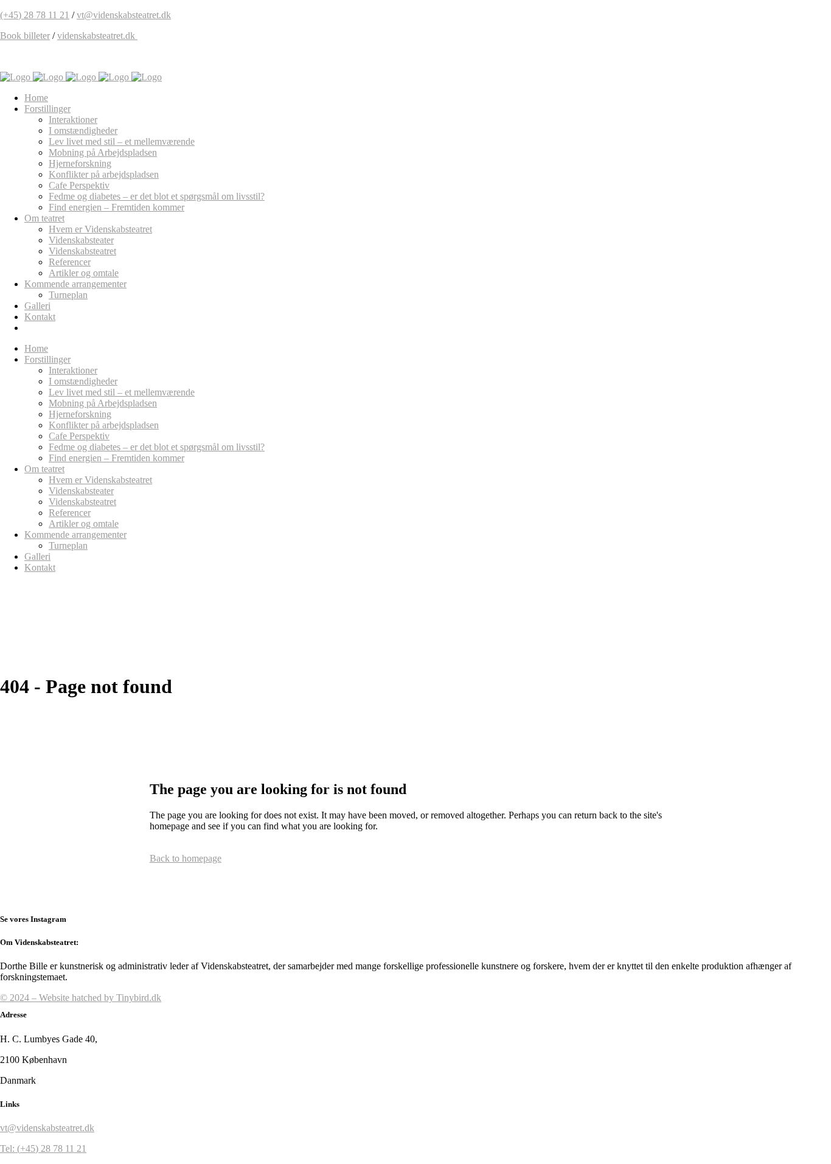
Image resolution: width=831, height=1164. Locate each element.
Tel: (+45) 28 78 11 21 (43, 1148)
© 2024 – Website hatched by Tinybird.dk (80, 997)
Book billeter (25, 35)
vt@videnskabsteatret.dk (124, 15)
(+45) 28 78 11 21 (34, 15)
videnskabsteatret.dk (97, 35)
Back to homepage (185, 858)
